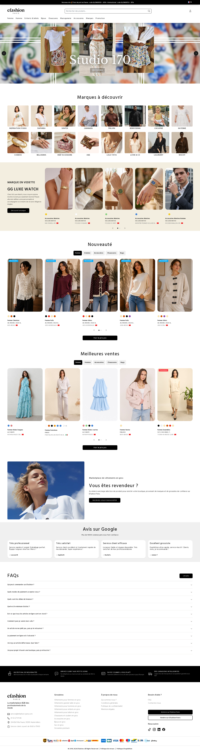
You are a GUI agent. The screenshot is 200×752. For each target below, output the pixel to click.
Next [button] (196, 53)
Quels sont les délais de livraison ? (20, 599)
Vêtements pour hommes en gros (67, 706)
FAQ (149, 700)
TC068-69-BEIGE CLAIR (165, 434)
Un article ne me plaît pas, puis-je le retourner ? (25, 628)
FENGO (47, 432)
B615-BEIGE (124, 434)
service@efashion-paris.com (22, 714)
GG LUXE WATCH (50, 221)
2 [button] (119, 228)
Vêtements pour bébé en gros (66, 712)
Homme (19, 18)
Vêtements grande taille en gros (67, 703)
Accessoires (79, 18)
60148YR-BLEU (87, 434)
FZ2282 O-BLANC (81, 223)
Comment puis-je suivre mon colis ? (20, 621)
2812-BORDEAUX (88, 325)
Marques (89, 18)
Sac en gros (58, 725)
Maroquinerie (65, 18)
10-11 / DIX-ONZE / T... (164, 432)
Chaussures (53, 18)
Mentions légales (107, 709)
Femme (10, 18)
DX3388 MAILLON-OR (172, 223)
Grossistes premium (62, 728)
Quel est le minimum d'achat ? (18, 606)
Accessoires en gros (62, 719)
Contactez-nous (154, 703)
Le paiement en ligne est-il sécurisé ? (21, 635)
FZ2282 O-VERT (110, 223)
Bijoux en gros (59, 722)
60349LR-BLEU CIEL (14, 434)
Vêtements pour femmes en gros (67, 700)
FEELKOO (123, 432)
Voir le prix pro (100, 338)
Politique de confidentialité (111, 706)
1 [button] (117, 228)
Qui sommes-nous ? (109, 700)
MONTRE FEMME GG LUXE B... (145, 223)
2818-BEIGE (124, 325)
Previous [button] (4, 53)
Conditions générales (109, 703)
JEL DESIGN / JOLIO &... (14, 323)
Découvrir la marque (18, 210)
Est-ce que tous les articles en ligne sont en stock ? (27, 614)
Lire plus (186, 576)
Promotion (100, 18)
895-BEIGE (11, 325)
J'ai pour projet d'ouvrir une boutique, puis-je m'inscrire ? (28, 650)
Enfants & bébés (32, 18)
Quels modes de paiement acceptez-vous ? (23, 592)
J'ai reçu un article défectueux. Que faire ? (23, 643)
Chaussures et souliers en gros (66, 716)
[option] (100, 53)
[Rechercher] (149, 11)
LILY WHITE (10, 432)
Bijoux (43, 18)
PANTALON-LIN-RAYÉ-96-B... (55, 435)
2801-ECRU (161, 325)
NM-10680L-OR (50, 223)
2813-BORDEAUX (51, 325)
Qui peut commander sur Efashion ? (20, 584)
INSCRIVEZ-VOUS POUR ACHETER (105, 500)
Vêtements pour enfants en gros (67, 709)
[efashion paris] (16, 11)
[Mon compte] (190, 11)
